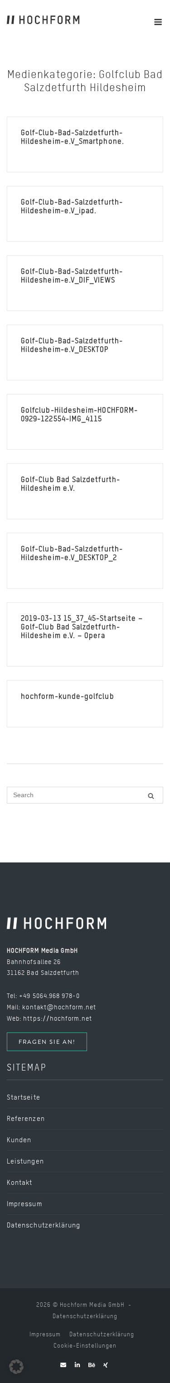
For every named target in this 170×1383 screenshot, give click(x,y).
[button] (16, 1366)
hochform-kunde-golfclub (67, 696)
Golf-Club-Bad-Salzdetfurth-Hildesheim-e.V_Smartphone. (72, 137)
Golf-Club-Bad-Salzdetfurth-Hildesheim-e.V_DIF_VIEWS (72, 275)
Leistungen (25, 1161)
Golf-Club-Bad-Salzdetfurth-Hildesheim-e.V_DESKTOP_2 (72, 553)
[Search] (151, 795)
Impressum (24, 1204)
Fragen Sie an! (47, 1042)
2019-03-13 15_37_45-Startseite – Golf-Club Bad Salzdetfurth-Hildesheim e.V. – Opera (82, 627)
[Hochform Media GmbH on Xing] (106, 1365)
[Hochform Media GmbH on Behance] (92, 1365)
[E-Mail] (63, 1365)
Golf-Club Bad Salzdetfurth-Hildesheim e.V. (70, 483)
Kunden (19, 1140)
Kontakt (20, 1182)
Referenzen (26, 1119)
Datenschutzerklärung (43, 1225)
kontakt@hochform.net (59, 1007)
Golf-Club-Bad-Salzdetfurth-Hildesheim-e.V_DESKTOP (72, 345)
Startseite (23, 1097)
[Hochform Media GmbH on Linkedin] (77, 1365)
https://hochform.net (57, 1018)
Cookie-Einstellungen (85, 1345)
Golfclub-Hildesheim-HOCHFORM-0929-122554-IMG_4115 (79, 414)
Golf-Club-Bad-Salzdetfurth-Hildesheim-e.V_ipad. (72, 206)
